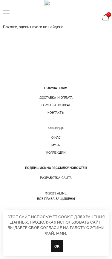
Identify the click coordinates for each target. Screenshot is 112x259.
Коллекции (56, 152)
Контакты (56, 112)
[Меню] (6, 12)
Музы (56, 144)
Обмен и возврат (56, 105)
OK (56, 245)
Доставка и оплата (56, 97)
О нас (56, 137)
